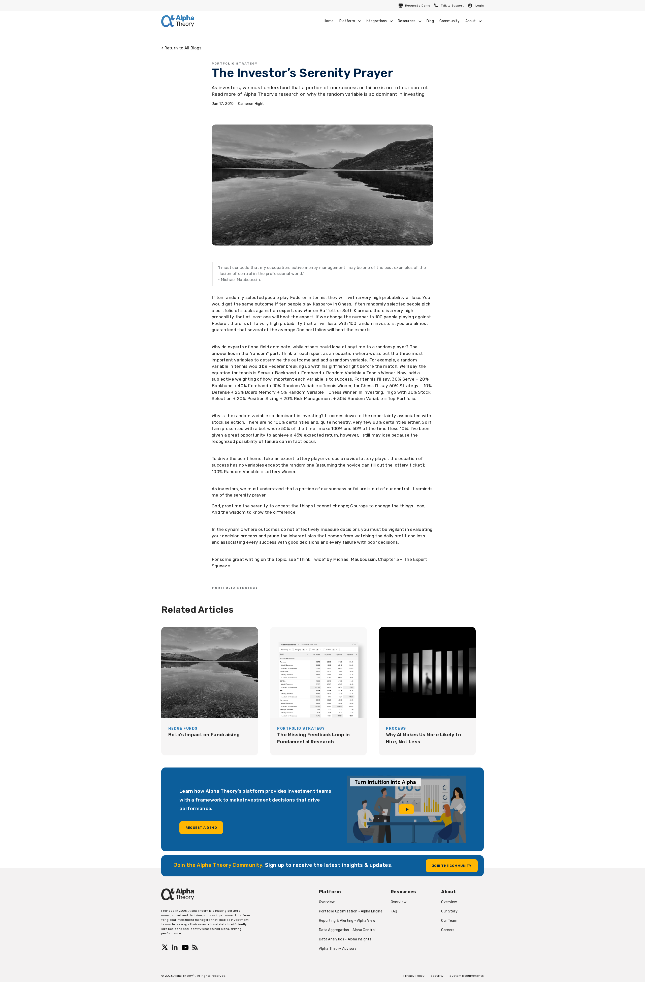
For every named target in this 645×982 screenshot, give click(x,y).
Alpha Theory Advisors (338, 948)
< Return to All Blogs (181, 48)
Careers (447, 930)
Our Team (449, 920)
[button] (349, 21)
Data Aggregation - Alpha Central (347, 930)
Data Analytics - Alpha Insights (345, 939)
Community (449, 21)
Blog (430, 21)
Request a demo (201, 828)
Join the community (452, 866)
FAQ (394, 911)
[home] (177, 21)
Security (437, 975)
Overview (327, 902)
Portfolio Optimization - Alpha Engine (350, 911)
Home (329, 21)
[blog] (209, 691)
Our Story (449, 911)
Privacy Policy (414, 975)
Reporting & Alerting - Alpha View (347, 920)
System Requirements (466, 975)
